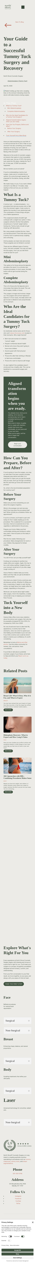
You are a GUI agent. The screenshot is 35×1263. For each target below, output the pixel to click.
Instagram (18, 1196)
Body (5, 781)
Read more (8, 710)
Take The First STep (13, 984)
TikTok (18, 1203)
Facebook (18, 1198)
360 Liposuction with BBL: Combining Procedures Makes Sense (17, 777)
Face (5, 740)
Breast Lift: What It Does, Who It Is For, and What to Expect (17, 697)
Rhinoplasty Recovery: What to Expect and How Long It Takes (16, 736)
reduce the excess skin (17, 333)
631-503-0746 (17, 1173)
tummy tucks (15, 1161)
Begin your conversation (17, 444)
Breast (6, 700)
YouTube (18, 1201)
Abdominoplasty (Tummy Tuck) (17, 81)
